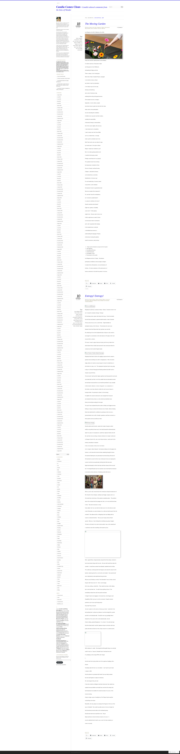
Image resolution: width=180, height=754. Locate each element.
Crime (58, 476)
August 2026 (59, 94)
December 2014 (60, 390)
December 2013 (60, 416)
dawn (62, 625)
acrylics (59, 610)
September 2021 (60, 221)
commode (80, 314)
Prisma (65, 642)
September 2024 (60, 144)
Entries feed (59, 599)
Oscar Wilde (80, 48)
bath (63, 613)
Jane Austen (59, 506)
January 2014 (59, 414)
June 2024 (59, 150)
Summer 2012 (59, 570)
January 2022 (59, 212)
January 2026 (59, 109)
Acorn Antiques (77, 311)
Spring (58, 564)
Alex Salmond (64, 610)
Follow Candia (59, 662)
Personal (58, 529)
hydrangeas (65, 631)
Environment (59, 480)
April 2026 (59, 103)
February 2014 (59, 412)
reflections (58, 643)
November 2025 (60, 114)
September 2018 (60, 298)
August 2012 (59, 450)
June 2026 (59, 99)
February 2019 (59, 287)
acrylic (57, 609)
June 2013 (59, 429)
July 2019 (59, 277)
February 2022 (59, 210)
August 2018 (59, 300)
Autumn (58, 467)
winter (58, 587)
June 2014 (59, 403)
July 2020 (59, 251)
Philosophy (87, 300)
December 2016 (60, 341)
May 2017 (59, 332)
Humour (100, 299)
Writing (103, 28)
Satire (58, 549)
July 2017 (59, 328)
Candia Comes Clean (68, 6)
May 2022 (59, 204)
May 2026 (59, 101)
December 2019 (60, 266)
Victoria (59, 649)
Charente (58, 620)
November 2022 (60, 191)
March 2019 (59, 285)
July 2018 (59, 302)
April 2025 (59, 129)
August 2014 (59, 399)
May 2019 (59, 281)
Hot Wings (59, 497)
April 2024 (59, 154)
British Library (65, 617)
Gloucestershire (61, 628)
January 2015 (59, 388)
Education (59, 478)
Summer (58, 568)
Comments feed (60, 601)
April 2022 (59, 206)
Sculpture (59, 551)
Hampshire (58, 630)
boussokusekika (59, 616)
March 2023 (59, 182)
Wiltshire (65, 651)
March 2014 (59, 410)
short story (59, 553)
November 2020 (60, 242)
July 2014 (59, 401)
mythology (108, 299)
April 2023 (59, 180)
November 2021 (60, 217)
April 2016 (59, 358)
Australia (67, 612)
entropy (75, 318)
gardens (58, 489)
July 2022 (59, 199)
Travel (58, 583)
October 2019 (59, 270)
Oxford (58, 639)
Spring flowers (65, 645)
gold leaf (63, 629)
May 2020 (59, 255)
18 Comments (119, 299)
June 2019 (59, 279)
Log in (58, 597)
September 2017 (60, 324)
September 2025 (60, 118)
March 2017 (59, 337)
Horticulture (59, 495)
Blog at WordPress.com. (75, 752)
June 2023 (59, 176)
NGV (76, 48)
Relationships (87, 28)
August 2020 (59, 249)
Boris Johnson (65, 615)
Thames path (63, 648)
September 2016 (60, 347)
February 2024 (59, 159)
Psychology (107, 27)
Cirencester (66, 620)
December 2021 (60, 214)
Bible (58, 469)
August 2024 (59, 146)
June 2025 (59, 124)
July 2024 (59, 148)
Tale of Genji (66, 647)
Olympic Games (60, 525)
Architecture (59, 461)
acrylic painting (63, 609)
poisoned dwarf (79, 324)
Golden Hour (58, 629)
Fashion (58, 484)
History (97, 299)
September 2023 (60, 169)
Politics (58, 538)
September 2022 (60, 195)
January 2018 (59, 315)
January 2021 (59, 238)
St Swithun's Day (60, 566)
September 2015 (60, 371)
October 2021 (59, 219)
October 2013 (59, 420)
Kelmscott (61, 633)
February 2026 (59, 107)
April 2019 (59, 283)
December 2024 (60, 137)
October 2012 (59, 446)
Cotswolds (61, 624)
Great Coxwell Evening (61, 76)
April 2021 (59, 232)
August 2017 (59, 326)
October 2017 (59, 322)
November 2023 (60, 165)
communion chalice (79, 315)
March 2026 (59, 105)
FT (56, 626)
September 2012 (60, 448)
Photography (59, 534)
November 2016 (60, 343)
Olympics (63, 637)
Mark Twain (76, 47)
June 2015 (59, 377)
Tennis (58, 579)
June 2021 (59, 227)
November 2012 (60, 444)
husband (61, 631)
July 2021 (59, 225)
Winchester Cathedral (60, 652)
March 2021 (59, 234)
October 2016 (59, 345)
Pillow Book (61, 642)
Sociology (100, 28)
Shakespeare (66, 644)
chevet (81, 312)
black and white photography (62, 614)
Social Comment (94, 28)
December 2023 (60, 163)
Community (99, 27)
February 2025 (59, 133)
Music (104, 299)
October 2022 (59, 193)
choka (62, 620)
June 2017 (59, 330)
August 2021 (59, 223)
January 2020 (59, 264)
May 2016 (59, 356)
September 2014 (60, 397)
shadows (62, 644)
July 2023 (59, 174)
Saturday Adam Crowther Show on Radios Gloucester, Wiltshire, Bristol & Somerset (62, 85)
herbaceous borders (64, 630)
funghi (58, 626)
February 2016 (59, 362)
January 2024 (59, 161)
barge (61, 613)
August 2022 (59, 197)
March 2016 (59, 360)
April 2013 (59, 433)
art (93, 27)
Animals (58, 459)
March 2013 (59, 435)
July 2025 (59, 122)
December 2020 (60, 240)
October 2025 (59, 116)
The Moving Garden (95, 23)
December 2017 (60, 317)
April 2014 (59, 407)
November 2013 (60, 418)
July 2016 (59, 352)
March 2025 (59, 131)
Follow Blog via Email (62, 654)
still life (57, 647)
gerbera (75, 42)
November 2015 (60, 367)
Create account (60, 595)
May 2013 (59, 431)
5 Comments (120, 27)
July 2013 (59, 427)
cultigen (81, 39)
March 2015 (59, 384)
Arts (96, 27)
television (87, 301)
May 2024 (59, 152)
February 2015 (59, 386)
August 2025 (59, 120)
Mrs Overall (74, 324)
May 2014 (59, 405)
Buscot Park (60, 619)
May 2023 (59, 178)
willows (60, 651)
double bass (80, 317)
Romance (95, 300)
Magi (79, 45)
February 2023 (59, 184)
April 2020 (59, 257)
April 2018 (59, 309)
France (67, 625)
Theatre (58, 581)
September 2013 (60, 422)
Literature (59, 510)
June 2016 (59, 354)
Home (58, 493)
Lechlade (58, 634)
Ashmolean (61, 612)
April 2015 (59, 382)
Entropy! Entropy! (94, 295)
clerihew (58, 622)
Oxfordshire (61, 641)
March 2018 (59, 311)
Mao (81, 45)
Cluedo (77, 314)
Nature (58, 519)
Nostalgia (58, 523)
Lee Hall (77, 323)
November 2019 (60, 268)
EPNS (78, 318)
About (58, 3)
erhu (73, 41)
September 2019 (60, 272)
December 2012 (60, 442)
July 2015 (59, 375)
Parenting (59, 527)
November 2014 (60, 392)
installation (79, 42)
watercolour (63, 649)
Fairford (64, 625)
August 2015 (59, 373)
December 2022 (60, 189)
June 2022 (59, 202)
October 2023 (59, 167)
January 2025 (59, 135)
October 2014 (59, 395)
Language (59, 508)
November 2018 (60, 294)
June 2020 (59, 253)
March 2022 (59, 208)
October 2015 (59, 369)
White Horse (59, 585)
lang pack (78, 321)
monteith (80, 323)
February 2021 (59, 236)
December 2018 (60, 292)
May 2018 (59, 307)
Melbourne (80, 47)
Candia (90, 27)
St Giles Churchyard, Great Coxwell (63, 78)
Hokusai (57, 631)
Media (58, 512)
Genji (61, 626)
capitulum (80, 38)
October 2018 (59, 296)
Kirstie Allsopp (66, 633)
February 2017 (59, 339)
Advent (77, 38)
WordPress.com (60, 603)
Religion (91, 300)
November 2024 (60, 139)
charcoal (66, 619)
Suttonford (106, 300)
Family (94, 299)
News (58, 521)
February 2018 (59, 313)
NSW (60, 637)
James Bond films (60, 504)
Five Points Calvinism (78, 41)
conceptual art (76, 39)
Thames (58, 648)
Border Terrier (59, 615)
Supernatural (59, 572)
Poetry (103, 27)
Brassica (60, 617)
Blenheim (66, 614)
